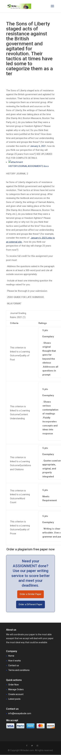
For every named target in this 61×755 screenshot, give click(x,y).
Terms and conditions (19, 670)
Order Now (13, 684)
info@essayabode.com (19, 713)
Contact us (13, 665)
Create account (15, 694)
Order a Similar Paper (30, 594)
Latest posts (14, 699)
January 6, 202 (37, 146)
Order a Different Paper (30, 604)
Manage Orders (16, 689)
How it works (14, 660)
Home (11, 656)
